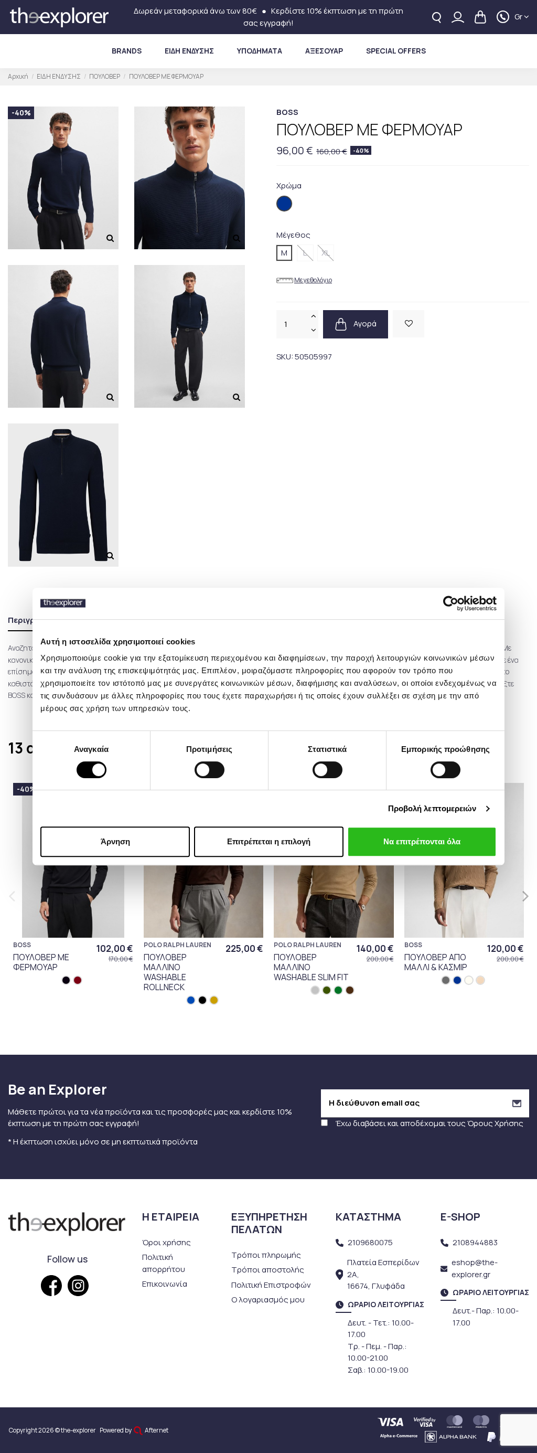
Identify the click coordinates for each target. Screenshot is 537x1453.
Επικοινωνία (164, 1283)
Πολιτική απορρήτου (163, 1263)
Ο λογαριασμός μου (268, 1299)
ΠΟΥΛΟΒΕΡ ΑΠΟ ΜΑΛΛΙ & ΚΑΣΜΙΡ (435, 962)
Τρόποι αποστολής (267, 1269)
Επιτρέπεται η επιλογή (268, 841)
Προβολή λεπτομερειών (432, 808)
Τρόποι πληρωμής (266, 1254)
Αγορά (364, 323)
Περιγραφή (30, 619)
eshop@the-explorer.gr (475, 1268)
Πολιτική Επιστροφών (271, 1284)
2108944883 (475, 1242)
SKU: (284, 356)
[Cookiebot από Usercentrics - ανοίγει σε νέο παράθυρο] (451, 603)
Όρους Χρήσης (495, 1123)
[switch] (209, 769)
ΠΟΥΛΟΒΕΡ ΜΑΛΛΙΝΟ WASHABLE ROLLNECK (165, 972)
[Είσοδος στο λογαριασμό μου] (458, 17)
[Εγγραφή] (516, 1103)
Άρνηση (115, 841)
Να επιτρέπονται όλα (421, 841)
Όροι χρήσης (166, 1242)
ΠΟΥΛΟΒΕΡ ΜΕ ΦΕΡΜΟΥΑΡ (41, 962)
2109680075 (370, 1242)
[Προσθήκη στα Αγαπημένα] (408, 324)
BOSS (287, 112)
